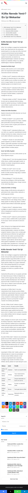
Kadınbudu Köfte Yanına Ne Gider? (16, 457)
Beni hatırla (5, 429)
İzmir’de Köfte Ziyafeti (11, 32)
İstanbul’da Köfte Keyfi (10, 29)
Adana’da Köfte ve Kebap (12, 34)
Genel (9, 9)
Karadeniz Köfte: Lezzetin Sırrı (15, 450)
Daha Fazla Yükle (14, 479)
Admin (10, 445)
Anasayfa (4, 9)
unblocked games (9, 487)
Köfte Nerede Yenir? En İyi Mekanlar (12, 27)
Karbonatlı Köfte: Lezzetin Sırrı (15, 444)
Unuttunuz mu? (22, 426)
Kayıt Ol (14, 433)
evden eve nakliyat (18, 487)
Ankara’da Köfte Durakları (12, 31)
